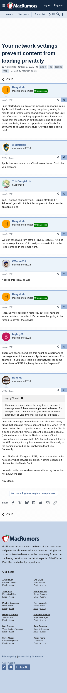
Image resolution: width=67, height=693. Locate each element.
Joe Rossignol (40, 591)
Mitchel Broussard (10, 603)
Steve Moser (8, 638)
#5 (64, 273)
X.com (11, 585)
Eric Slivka (38, 580)
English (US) (22, 667)
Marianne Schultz (42, 614)
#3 (64, 194)
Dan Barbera (8, 626)
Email (4, 585)
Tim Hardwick (40, 603)
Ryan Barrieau (40, 626)
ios (50, 66)
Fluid (4, 663)
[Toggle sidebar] (63, 14)
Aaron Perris (39, 638)
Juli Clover (7, 591)
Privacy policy (9, 656)
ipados (58, 66)
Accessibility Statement (30, 656)
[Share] (58, 100)
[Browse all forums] (53, 14)
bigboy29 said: (12, 398)
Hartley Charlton (10, 614)
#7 (64, 347)
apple (43, 66)
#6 (64, 306)
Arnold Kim (7, 580)
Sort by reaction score (25, 71)
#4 (64, 233)
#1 (64, 100)
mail (5, 71)
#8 (64, 390)
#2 (64, 157)
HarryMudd (10, 66)
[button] (4, 5)
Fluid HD (11, 663)
